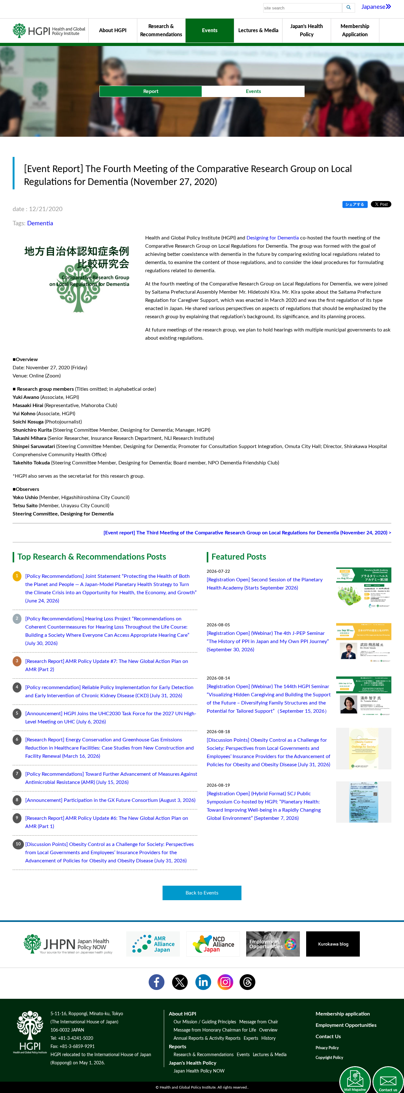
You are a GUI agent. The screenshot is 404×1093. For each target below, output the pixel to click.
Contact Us (328, 1036)
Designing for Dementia (273, 237)
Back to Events (202, 892)
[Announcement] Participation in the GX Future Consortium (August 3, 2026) (110, 800)
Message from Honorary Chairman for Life (215, 1030)
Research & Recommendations (161, 30)
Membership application (343, 1013)
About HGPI (113, 30)
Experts (251, 1038)
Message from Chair (258, 1022)
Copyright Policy (329, 1058)
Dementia (40, 224)
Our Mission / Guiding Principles (205, 1022)
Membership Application (355, 30)
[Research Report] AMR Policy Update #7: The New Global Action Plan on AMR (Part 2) (106, 665)
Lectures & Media (258, 30)
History (268, 1038)
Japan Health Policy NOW (199, 1071)
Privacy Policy (327, 1048)
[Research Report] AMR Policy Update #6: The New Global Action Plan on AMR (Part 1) (106, 822)
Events (209, 30)
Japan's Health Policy (306, 30)
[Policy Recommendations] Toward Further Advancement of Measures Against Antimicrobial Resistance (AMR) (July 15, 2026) (111, 778)
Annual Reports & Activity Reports (207, 1038)
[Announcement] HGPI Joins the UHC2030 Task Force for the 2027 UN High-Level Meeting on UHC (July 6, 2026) (110, 717)
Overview (268, 1030)
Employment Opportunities (346, 1025)
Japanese (373, 7)
